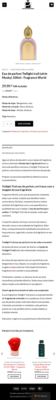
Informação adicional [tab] (13, 153)
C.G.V (30, 396)
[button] (4, 5)
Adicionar (24, 123)
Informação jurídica (18, 396)
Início (5, 70)
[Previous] (2, 359)
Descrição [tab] (7, 148)
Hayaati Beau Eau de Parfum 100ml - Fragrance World (41, 366)
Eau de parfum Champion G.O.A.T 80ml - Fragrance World (14, 366)
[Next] (53, 359)
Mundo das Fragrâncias (20, 131)
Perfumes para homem (22, 70)
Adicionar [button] (14, 376)
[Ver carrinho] (51, 5)
